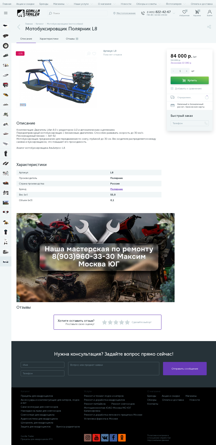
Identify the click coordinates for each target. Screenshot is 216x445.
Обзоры (151, 399)
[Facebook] (113, 438)
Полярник (116, 189)
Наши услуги (81, 3)
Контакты (152, 403)
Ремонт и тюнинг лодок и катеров (104, 395)
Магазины (58, 3)
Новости (126, 3)
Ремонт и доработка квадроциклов (104, 399)
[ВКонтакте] (105, 438)
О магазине (104, 3)
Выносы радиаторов (68, 426)
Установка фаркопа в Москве (101, 418)
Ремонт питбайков (95, 403)
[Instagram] (88, 438)
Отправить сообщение (185, 368)
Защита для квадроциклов (36, 426)
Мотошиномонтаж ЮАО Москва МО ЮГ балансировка (107, 409)
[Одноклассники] (122, 438)
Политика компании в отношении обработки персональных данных (159, 437)
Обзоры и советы (146, 3)
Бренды (43, 3)
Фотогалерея (173, 3)
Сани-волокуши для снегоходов (39, 406)
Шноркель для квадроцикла (37, 422)
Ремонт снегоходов (123, 403)
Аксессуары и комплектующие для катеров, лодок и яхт (50, 401)
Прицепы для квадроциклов (37, 395)
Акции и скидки (25, 3)
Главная (7, 3)
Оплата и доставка (202, 3)
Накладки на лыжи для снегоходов (41, 410)
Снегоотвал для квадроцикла (37, 414)
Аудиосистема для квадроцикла (39, 418)
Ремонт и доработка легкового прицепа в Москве (113, 414)
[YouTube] (96, 438)
